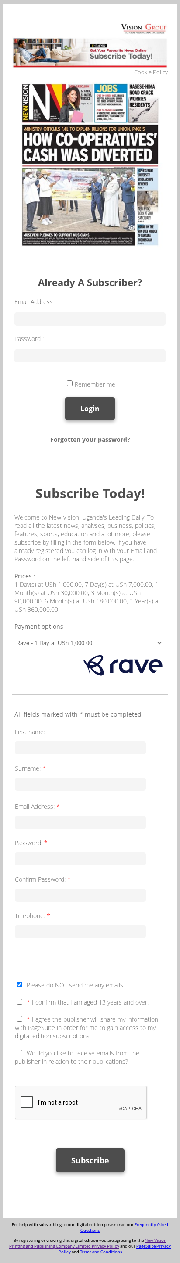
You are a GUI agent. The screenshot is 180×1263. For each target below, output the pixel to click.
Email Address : (35, 302)
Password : (29, 338)
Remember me (95, 384)
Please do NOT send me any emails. (76, 985)
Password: (31, 843)
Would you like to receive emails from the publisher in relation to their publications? (77, 1057)
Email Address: (37, 806)
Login (90, 408)
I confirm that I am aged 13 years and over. (88, 1002)
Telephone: (32, 915)
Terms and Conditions (101, 1252)
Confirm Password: (43, 879)
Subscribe (90, 1160)
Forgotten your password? (90, 439)
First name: (30, 732)
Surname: (30, 768)
